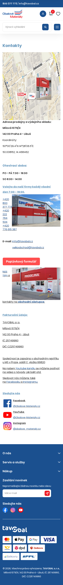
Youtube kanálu (25, 368)
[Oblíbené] (58, 14)
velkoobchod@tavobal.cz (28, 247)
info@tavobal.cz (29, 3)
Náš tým (5, 273)
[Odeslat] (47, 493)
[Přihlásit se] (43, 13)
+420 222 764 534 (6, 216)
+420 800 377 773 (7, 203)
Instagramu (30, 382)
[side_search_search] (45, 27)
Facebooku (13, 382)
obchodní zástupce (31, 302)
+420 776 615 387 (10, 227)
